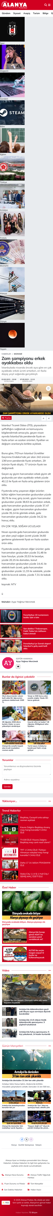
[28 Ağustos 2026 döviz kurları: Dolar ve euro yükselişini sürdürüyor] (14, 713)
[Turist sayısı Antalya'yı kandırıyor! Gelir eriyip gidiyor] (39, 737)
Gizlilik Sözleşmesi (26, 1145)
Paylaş (8, 418)
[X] (27, 1139)
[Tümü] (50, 801)
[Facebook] (22, 1139)
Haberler (6, 354)
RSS (7, 1202)
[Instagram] (31, 1139)
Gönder (7, 786)
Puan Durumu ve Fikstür (14, 1183)
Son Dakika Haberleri (13, 1189)
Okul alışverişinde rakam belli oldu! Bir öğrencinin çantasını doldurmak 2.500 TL (13, 699)
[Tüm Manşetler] (50, 1046)
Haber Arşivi (36, 1189)
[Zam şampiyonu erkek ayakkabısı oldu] (26, 399)
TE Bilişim (33, 1212)
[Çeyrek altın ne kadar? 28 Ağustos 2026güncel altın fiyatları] (39, 713)
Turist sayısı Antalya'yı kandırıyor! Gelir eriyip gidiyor (37, 748)
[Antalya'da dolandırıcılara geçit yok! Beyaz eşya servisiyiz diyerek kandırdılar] (9, 1011)
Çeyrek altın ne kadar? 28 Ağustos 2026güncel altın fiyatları (38, 724)
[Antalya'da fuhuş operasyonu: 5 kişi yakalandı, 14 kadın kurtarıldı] (9, 1033)
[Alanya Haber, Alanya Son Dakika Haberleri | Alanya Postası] (14, 4)
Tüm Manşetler (36, 1183)
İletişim (38, 1145)
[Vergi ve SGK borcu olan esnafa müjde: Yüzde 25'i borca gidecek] (39, 687)
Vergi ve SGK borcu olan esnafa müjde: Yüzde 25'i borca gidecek (38, 698)
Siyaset (17, 13)
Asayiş (26, 13)
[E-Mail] (18, 667)
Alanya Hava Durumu (14, 1175)
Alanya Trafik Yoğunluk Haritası (39, 1176)
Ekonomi (18, 354)
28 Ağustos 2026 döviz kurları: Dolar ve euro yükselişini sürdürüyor (11, 724)
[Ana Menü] (49, 5)
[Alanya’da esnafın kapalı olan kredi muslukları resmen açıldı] (14, 737)
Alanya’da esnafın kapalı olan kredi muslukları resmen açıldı (12, 748)
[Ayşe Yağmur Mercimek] (8, 662)
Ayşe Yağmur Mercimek (27, 661)
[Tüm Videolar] (50, 970)
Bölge (45, 13)
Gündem (6, 13)
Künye (14, 1145)
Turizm (36, 13)
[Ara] (45, 5)
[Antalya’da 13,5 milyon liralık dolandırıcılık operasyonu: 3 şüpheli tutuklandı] (9, 1022)
